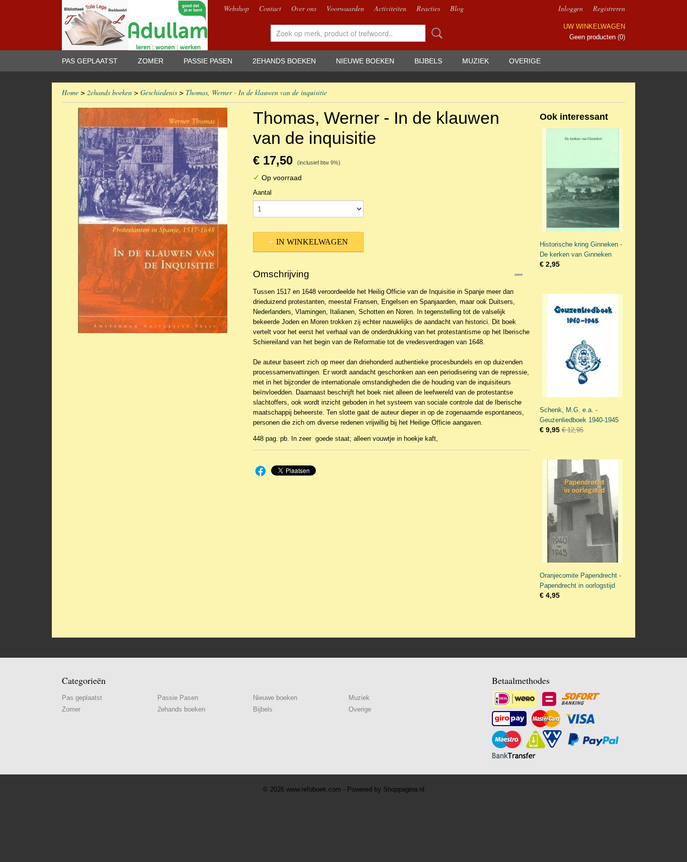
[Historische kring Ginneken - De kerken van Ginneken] (582, 179)
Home (70, 92)
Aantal (262, 192)
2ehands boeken (284, 61)
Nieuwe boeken (365, 61)
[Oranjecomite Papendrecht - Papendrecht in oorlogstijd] (582, 511)
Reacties (428, 8)
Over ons (303, 8)
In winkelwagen (312, 242)
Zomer (150, 61)
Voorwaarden (345, 8)
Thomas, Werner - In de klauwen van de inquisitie (256, 92)
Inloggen (570, 8)
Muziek (475, 61)
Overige (525, 61)
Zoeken (435, 33)
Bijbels (428, 61)
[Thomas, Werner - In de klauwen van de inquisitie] (152, 220)
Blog (457, 8)
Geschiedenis (158, 92)
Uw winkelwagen (594, 26)
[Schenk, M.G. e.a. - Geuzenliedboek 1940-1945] (582, 345)
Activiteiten (390, 8)
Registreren (609, 8)
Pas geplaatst (90, 61)
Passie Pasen (208, 61)
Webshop (236, 8)
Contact (270, 8)
